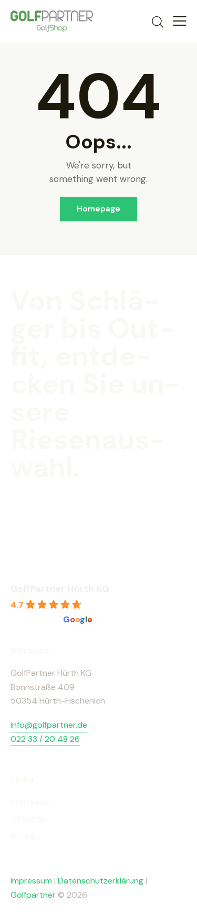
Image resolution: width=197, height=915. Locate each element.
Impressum (31, 880)
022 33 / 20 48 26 (45, 738)
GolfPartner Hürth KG (60, 588)
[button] (179, 21)
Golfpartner (34, 894)
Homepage (98, 209)
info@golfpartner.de (49, 724)
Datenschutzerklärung (100, 880)
